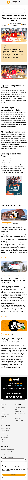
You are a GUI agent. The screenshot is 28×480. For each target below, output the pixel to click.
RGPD (2, 441)
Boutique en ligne (19, 420)
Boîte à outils (18, 418)
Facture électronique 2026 (20, 408)
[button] (19, 2)
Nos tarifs (3, 410)
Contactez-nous (5, 430)
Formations (3, 416)
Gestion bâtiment (7, 223)
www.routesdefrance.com (18, 158)
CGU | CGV (3, 439)
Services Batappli (5, 414)
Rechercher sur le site (7, 457)
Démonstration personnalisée (7, 449)
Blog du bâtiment (13, 11)
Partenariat (17, 416)
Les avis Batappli (4, 435)
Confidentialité (4, 437)
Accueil (7, 11)
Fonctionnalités (4, 412)
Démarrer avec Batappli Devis (7, 452)
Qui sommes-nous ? (5, 428)
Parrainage (3, 432)
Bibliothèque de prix (19, 411)
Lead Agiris (3, 454)
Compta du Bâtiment (20, 413)
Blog (2, 418)
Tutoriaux (5, 334)
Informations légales (8, 275)
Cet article (20, 11)
